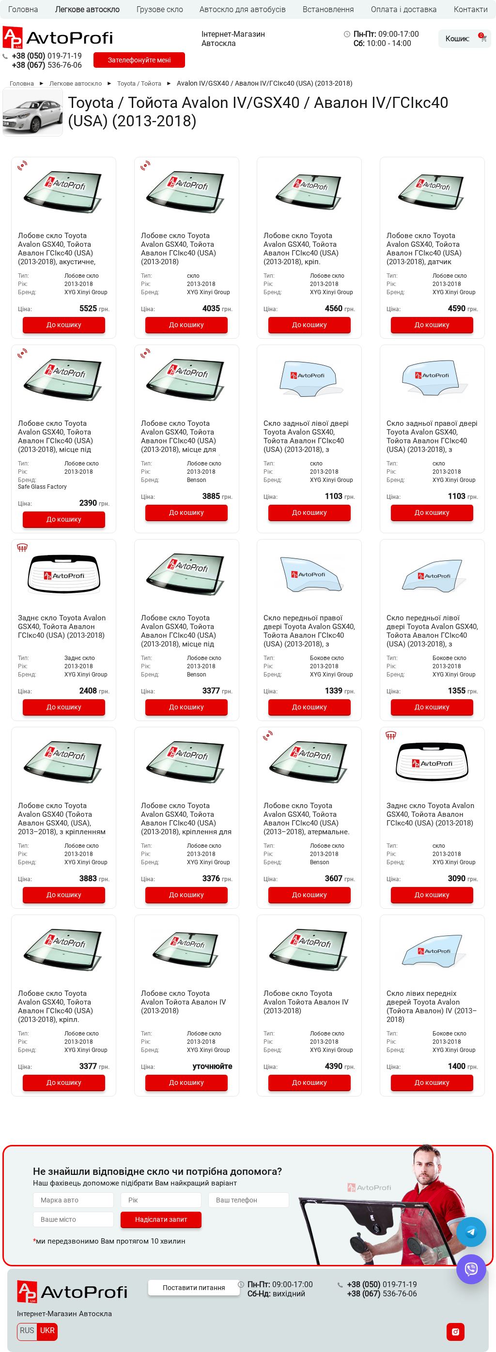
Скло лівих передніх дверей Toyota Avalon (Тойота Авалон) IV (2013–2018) (432, 1006)
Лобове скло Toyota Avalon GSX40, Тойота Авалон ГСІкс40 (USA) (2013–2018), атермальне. (307, 818)
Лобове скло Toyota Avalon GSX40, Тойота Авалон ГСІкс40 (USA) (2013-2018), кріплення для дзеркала (186, 823)
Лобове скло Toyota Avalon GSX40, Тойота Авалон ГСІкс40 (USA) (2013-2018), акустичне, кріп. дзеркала (56, 253)
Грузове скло (160, 9)
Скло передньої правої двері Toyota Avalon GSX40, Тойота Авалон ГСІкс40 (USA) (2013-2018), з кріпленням (309, 635)
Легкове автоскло (87, 9)
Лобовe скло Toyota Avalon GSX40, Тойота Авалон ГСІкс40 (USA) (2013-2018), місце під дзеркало (55, 441)
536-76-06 (47, 65)
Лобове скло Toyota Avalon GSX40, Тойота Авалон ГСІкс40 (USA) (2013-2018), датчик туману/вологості (424, 253)
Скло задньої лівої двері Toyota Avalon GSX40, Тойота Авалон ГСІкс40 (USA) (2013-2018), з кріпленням (306, 441)
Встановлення (328, 9)
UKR (47, 1330)
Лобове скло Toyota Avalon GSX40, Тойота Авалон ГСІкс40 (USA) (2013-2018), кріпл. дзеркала (55, 1011)
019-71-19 (47, 55)
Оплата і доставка (404, 9)
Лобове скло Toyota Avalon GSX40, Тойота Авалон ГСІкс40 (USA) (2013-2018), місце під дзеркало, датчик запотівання (178, 640)
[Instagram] (456, 1332)
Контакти (471, 9)
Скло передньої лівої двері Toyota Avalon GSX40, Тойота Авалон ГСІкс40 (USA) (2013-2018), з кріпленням (432, 635)
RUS (27, 1330)
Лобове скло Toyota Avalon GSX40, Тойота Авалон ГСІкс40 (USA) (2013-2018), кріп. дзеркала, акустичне (301, 253)
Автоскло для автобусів (243, 9)
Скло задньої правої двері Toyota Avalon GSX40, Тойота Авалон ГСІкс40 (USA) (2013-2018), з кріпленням (432, 441)
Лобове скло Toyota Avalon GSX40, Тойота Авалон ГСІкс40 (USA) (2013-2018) (178, 248)
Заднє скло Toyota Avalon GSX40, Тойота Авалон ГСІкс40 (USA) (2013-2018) (62, 627)
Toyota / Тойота (139, 83)
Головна (23, 9)
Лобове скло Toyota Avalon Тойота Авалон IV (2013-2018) (183, 1002)
